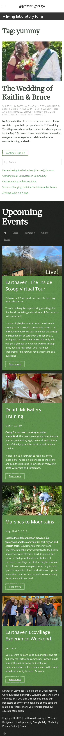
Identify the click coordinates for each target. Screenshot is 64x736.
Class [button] (15, 232)
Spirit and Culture (14, 114)
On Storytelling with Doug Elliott (19, 181)
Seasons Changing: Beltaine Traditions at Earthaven (29, 187)
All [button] (5, 232)
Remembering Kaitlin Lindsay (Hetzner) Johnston (28, 170)
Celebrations (31, 108)
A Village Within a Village (15, 192)
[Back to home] (32, 6)
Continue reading (15, 152)
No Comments (37, 114)
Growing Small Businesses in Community (24, 175)
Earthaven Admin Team (32, 106)
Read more (15, 364)
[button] (3, 6)
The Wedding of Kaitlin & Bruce (27, 92)
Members (50, 111)
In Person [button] (30, 232)
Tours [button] (7, 239)
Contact (24, 726)
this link (41, 698)
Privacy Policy (9, 726)
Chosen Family (33, 111)
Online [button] (44, 232)
